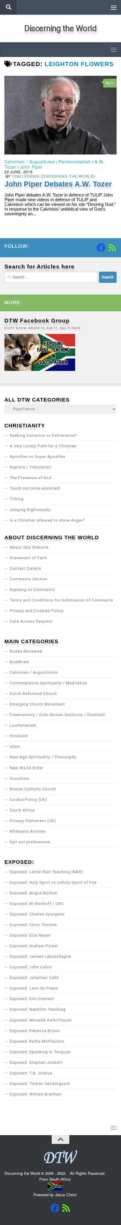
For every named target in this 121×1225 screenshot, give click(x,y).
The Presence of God (31, 477)
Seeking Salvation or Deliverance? (43, 435)
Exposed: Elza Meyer (30, 935)
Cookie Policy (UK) (28, 799)
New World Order (26, 768)
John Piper (31, 167)
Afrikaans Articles (28, 831)
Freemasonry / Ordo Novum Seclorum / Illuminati (57, 715)
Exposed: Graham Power (34, 946)
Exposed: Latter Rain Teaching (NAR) (46, 872)
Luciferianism (23, 725)
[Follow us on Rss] (112, 247)
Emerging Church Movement (37, 704)
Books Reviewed (26, 651)
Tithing (17, 499)
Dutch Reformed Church (33, 693)
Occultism (20, 778)
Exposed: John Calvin (31, 967)
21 (112, 83)
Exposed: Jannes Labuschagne (40, 956)
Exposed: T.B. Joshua (31, 1073)
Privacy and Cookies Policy (37, 611)
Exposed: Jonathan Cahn (34, 977)
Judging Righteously (30, 510)
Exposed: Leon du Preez (34, 988)
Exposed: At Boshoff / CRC (37, 903)
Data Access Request (31, 621)
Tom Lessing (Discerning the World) (53, 176)
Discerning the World (60, 28)
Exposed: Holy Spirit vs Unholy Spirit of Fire (53, 882)
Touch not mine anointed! (35, 488)
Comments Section (29, 579)
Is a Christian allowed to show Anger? (47, 520)
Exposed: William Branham (36, 1094)
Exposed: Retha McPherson (37, 1041)
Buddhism (19, 662)
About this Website (29, 547)
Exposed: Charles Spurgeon (37, 914)
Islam (15, 746)
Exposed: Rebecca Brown (35, 1031)
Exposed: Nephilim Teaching (38, 1009)
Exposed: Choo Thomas (33, 924)
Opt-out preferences (30, 842)
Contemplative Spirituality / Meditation (49, 683)
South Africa (22, 810)
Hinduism (19, 736)
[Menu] (113, 7)
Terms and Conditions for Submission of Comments (61, 600)
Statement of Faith (28, 558)
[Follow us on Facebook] (101, 247)
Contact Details (25, 568)
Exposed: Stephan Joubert (36, 1062)
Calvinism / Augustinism (29, 161)
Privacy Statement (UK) (33, 821)
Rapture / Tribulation (30, 467)
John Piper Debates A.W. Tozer (58, 184)
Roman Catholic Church (33, 789)
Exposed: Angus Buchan (34, 893)
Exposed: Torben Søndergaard (40, 1083)
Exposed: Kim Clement (32, 999)
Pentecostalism (75, 161)
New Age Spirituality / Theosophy (43, 757)
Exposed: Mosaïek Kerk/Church (41, 1020)
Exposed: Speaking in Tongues (40, 1052)
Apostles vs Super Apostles (37, 456)
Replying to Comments (32, 589)
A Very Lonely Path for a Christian (43, 446)
